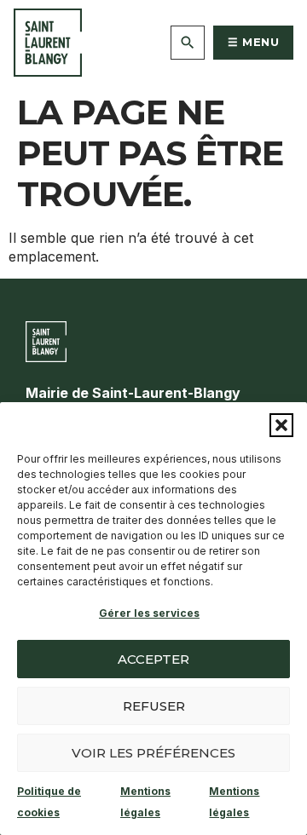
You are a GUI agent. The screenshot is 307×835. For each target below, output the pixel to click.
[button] (281, 425)
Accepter (153, 659)
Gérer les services (149, 613)
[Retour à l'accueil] (48, 43)
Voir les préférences (153, 753)
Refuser (154, 706)
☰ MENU (253, 42)
